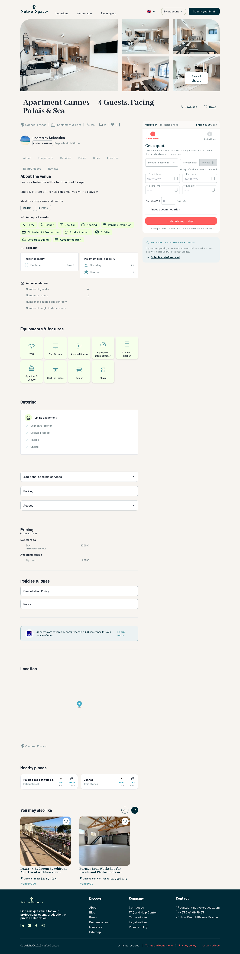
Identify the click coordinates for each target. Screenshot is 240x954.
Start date (155, 174)
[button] (120, 55)
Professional (190, 162)
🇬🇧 (149, 11)
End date (191, 174)
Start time (154, 185)
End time (191, 185)
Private (206, 162)
